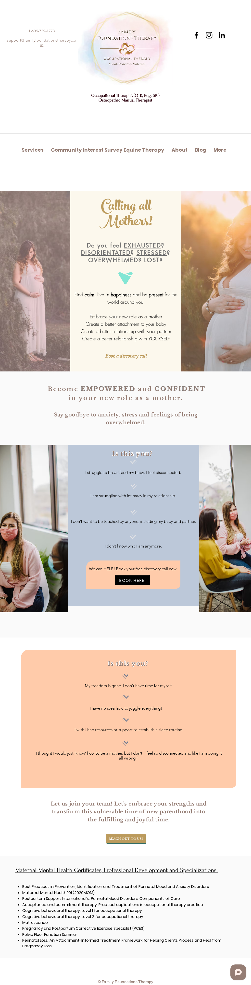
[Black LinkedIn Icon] (221, 35)
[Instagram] (209, 35)
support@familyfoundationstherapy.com (41, 42)
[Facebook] (196, 35)
